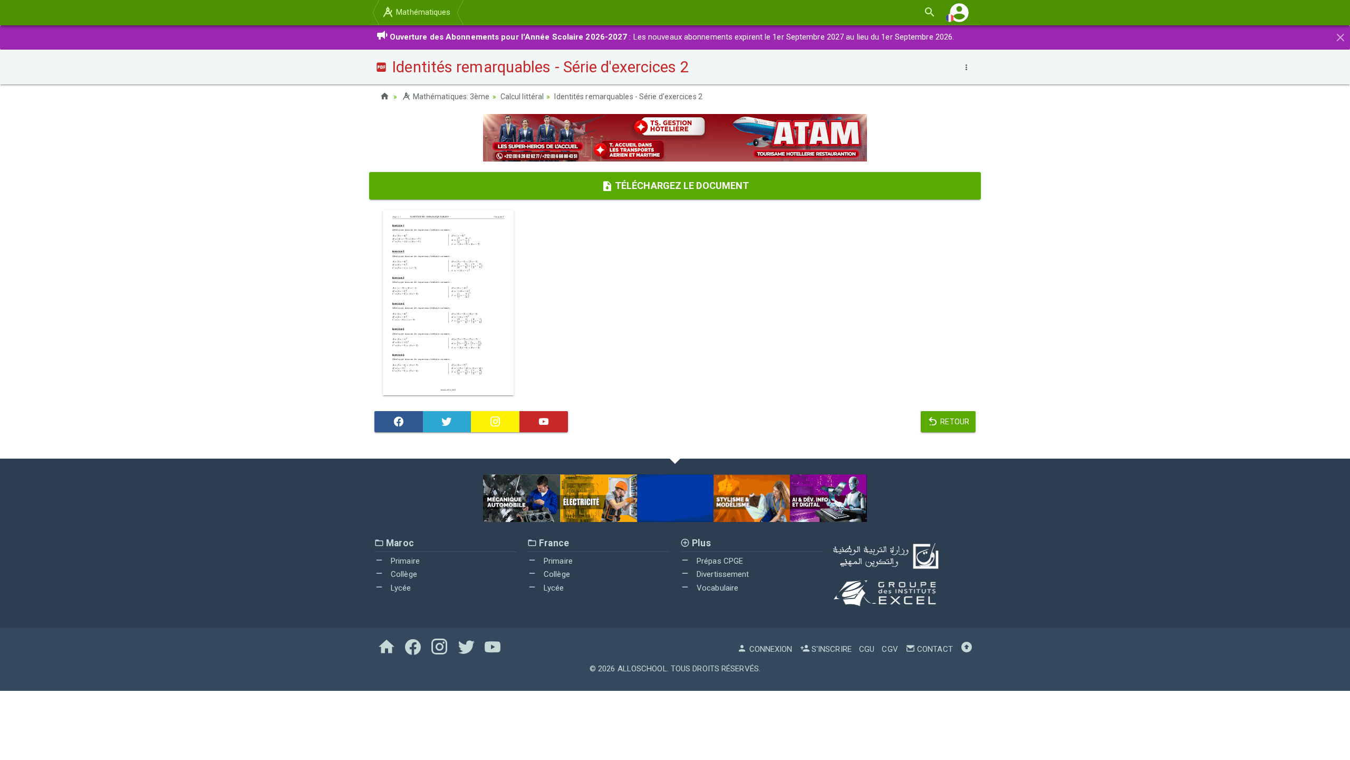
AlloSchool (642, 668)
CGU (866, 649)
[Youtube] (543, 421)
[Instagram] (495, 421)
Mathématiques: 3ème (450, 96)
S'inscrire (830, 649)
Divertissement (722, 574)
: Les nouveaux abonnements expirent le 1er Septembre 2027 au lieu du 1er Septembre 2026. (672, 37)
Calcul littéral (522, 96)
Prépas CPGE (719, 561)
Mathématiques (422, 12)
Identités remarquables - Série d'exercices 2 (628, 96)
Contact (934, 649)
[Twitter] (447, 421)
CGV (890, 649)
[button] (959, 12)
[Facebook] (398, 421)
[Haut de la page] (966, 649)
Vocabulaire (716, 588)
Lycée (400, 588)
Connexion (769, 649)
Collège (403, 574)
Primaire (404, 561)
